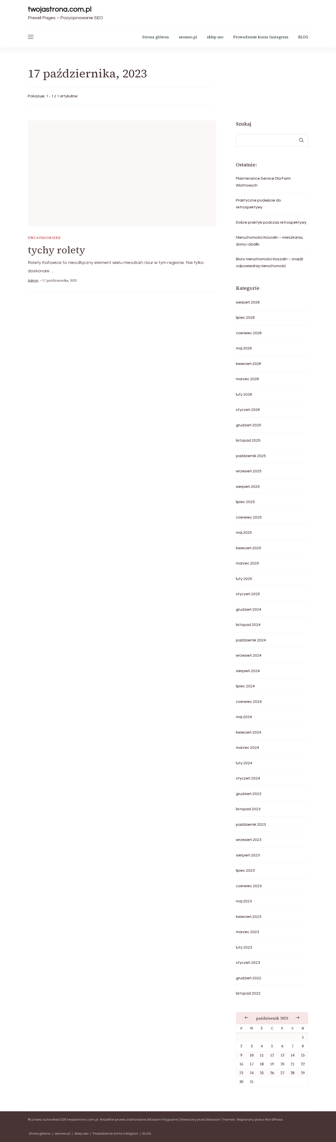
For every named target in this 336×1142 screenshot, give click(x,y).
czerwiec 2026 (249, 333)
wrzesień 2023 (248, 840)
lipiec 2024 (245, 686)
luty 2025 (244, 579)
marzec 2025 (247, 563)
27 (282, 1072)
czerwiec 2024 (249, 702)
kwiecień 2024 (248, 732)
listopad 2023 (248, 809)
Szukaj (243, 123)
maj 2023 (244, 901)
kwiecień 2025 (248, 548)
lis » (297, 1017)
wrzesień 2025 (248, 471)
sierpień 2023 (248, 855)
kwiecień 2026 (248, 364)
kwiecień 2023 (248, 917)
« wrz (246, 1017)
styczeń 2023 (248, 963)
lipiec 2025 (245, 502)
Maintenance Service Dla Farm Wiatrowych (263, 181)
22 (303, 1064)
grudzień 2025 (248, 425)
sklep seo (215, 37)
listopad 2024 (248, 625)
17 (252, 1064)
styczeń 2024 (248, 778)
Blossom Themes (221, 1119)
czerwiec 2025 (249, 517)
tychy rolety (56, 250)
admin (33, 280)
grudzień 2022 (248, 978)
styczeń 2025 (248, 594)
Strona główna (155, 37)
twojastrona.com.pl (60, 9)
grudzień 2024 (248, 609)
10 (252, 1055)
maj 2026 (244, 348)
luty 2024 (244, 763)
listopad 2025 (248, 440)
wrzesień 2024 (248, 655)
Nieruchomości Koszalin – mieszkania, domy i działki (269, 240)
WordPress (274, 1119)
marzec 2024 (247, 748)
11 (262, 1055)
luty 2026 (244, 394)
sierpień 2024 (248, 671)
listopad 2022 (248, 993)
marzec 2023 (247, 932)
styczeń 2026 (248, 410)
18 (262, 1064)
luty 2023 (244, 947)
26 (272, 1072)
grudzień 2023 (248, 794)
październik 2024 (251, 640)
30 (241, 1081)
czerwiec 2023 (249, 886)
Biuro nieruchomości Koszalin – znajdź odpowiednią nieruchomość (269, 262)
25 (262, 1072)
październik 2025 (251, 456)
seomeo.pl (188, 37)
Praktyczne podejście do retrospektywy (258, 203)
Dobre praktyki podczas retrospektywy (271, 222)
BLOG (303, 37)
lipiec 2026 (245, 317)
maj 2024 (244, 717)
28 (292, 1072)
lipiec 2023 (245, 870)
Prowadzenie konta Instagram (260, 37)
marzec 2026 (247, 379)
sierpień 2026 (248, 302)
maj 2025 (244, 533)
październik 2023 (251, 824)
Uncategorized (44, 238)
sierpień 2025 (248, 487)
